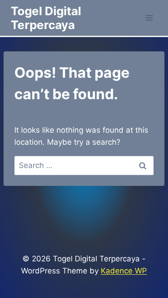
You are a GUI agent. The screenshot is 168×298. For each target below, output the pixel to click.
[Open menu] (149, 18)
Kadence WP (124, 270)
